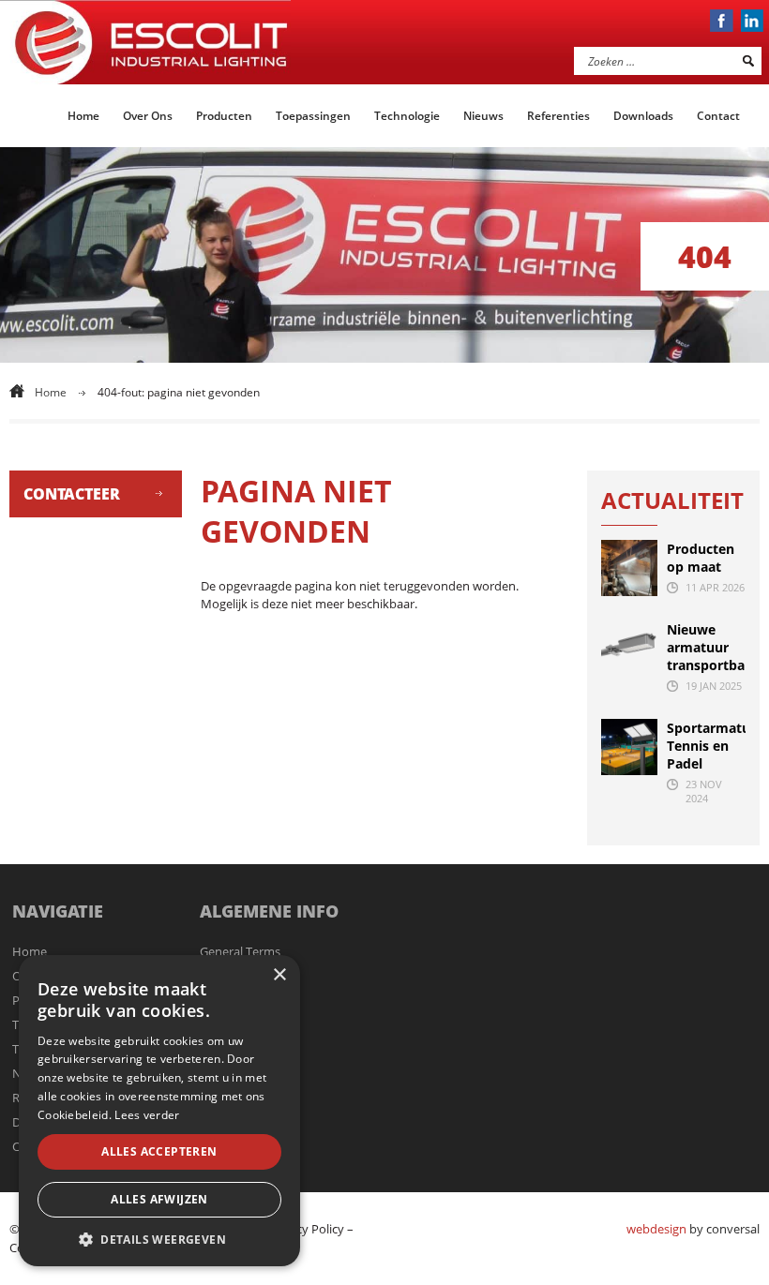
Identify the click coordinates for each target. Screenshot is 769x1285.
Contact (718, 116)
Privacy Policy (306, 1228)
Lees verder (146, 1115)
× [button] (279, 975)
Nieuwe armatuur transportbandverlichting (706, 647)
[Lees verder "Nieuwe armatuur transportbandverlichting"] (629, 648)
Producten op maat (700, 557)
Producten (224, 116)
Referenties (558, 116)
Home (83, 116)
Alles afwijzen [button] (159, 1199)
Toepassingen (313, 116)
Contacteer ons (71, 500)
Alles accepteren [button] (159, 1151)
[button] (159, 1239)
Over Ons (148, 116)
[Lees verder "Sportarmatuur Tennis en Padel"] (629, 747)
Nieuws (483, 116)
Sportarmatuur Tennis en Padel (706, 745)
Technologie (407, 116)
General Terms (240, 951)
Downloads (643, 116)
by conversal (693, 1228)
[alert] (159, 1110)
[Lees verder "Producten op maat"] (629, 568)
